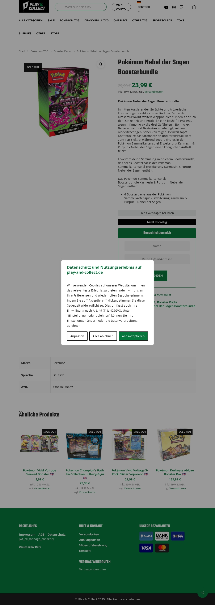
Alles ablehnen (103, 336)
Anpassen (77, 336)
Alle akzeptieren (133, 336)
